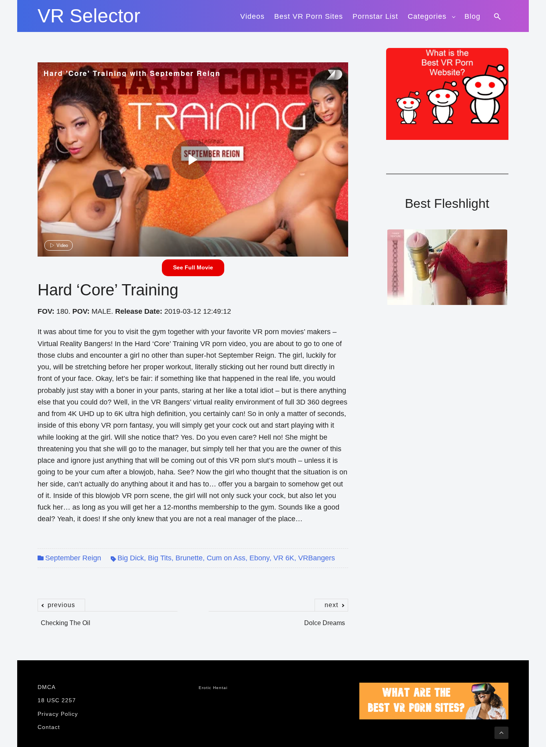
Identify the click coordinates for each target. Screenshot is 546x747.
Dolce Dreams (324, 618)
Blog (472, 16)
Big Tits (159, 558)
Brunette (189, 558)
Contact (49, 727)
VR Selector (89, 16)
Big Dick (131, 558)
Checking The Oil (65, 618)
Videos (252, 16)
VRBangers (316, 558)
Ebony (259, 558)
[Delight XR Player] (324, 75)
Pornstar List (375, 16)
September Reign (73, 558)
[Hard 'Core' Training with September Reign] (192, 159)
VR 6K (283, 558)
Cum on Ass (226, 558)
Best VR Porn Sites (308, 16)
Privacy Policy (58, 714)
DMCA (47, 687)
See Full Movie (193, 267)
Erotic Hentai (213, 687)
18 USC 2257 (57, 700)
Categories (427, 16)
